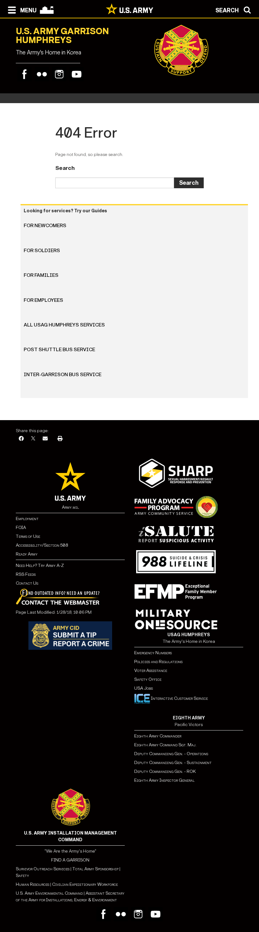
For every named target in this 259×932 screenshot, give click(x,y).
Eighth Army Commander (157, 736)
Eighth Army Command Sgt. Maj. (165, 745)
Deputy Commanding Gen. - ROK (165, 771)
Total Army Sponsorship (95, 869)
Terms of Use (28, 536)
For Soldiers (42, 250)
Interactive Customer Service (179, 698)
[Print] (60, 439)
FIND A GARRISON (70, 860)
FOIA (21, 527)
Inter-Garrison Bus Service (62, 374)
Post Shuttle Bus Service (59, 349)
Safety (22, 875)
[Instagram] (59, 74)
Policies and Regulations (158, 661)
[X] (33, 439)
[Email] (45, 439)
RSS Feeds (26, 574)
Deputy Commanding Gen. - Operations (171, 753)
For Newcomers (45, 225)
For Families (41, 275)
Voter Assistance (150, 670)
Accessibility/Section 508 (42, 545)
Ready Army (27, 554)
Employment (27, 518)
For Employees (43, 300)
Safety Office (147, 679)
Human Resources (32, 884)
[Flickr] (42, 74)
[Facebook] (24, 74)
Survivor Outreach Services (42, 869)
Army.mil (70, 507)
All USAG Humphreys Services (64, 325)
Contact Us (27, 583)
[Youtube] (76, 74)
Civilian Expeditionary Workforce (85, 884)
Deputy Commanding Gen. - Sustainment (173, 762)
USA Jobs (143, 688)
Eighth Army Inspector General (164, 780)
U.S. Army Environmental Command (49, 893)
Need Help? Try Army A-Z (40, 565)
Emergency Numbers (153, 653)
